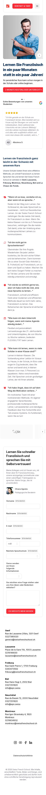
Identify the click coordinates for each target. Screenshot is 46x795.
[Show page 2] (24, 99)
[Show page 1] (22, 99)
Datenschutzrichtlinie (23, 756)
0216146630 (11, 652)
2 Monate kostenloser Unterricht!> (23, 90)
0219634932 (11, 720)
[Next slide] (39, 55)
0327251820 (11, 685)
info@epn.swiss (12, 688)
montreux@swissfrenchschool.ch (21, 723)
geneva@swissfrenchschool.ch (20, 639)
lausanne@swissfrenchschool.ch (20, 655)
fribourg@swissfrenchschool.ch (20, 672)
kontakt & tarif (22, 6)
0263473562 (11, 669)
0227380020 (11, 636)
